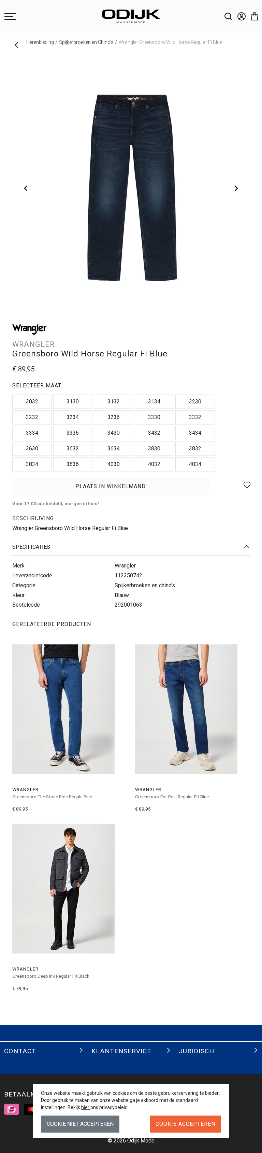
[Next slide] (236, 188)
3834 (32, 464)
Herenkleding (40, 42)
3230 (195, 401)
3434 (195, 433)
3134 (154, 401)
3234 (73, 417)
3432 (154, 433)
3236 (113, 417)
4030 (113, 464)
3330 (154, 417)
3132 (113, 401)
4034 (195, 464)
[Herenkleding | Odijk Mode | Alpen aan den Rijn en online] (131, 16)
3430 (113, 433)
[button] (252, 16)
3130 (73, 401)
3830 (154, 448)
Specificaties (31, 547)
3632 (73, 448)
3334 (32, 433)
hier (85, 1107)
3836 (73, 464)
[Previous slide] (26, 188)
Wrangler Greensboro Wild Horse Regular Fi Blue (170, 42)
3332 (195, 417)
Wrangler (125, 565)
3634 (113, 448)
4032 (154, 464)
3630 (32, 448)
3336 (73, 433)
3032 (32, 401)
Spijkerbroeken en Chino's (86, 42)
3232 (32, 417)
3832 (195, 448)
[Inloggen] (239, 16)
